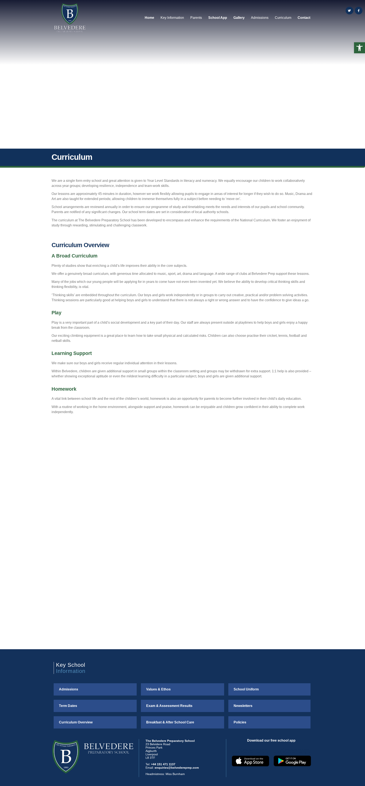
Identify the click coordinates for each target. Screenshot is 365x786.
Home (149, 17)
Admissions (259, 17)
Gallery (239, 17)
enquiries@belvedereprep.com (177, 767)
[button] (359, 47)
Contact (304, 17)
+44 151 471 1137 (163, 764)
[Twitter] (349, 10)
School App (217, 17)
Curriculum (283, 17)
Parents (196, 17)
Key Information (172, 17)
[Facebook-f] (358, 10)
